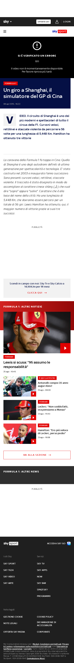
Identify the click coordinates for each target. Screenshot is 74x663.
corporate (43, 632)
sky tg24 (8, 570)
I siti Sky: (7, 556)
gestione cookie (13, 616)
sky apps (42, 570)
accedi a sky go (56, 543)
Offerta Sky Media (14, 632)
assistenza (17, 649)
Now (40, 576)
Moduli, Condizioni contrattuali (47, 644)
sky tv (40, 563)
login (67, 21)
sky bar (41, 583)
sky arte (8, 583)
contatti (28, 649)
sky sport (9, 563)
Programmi (43, 596)
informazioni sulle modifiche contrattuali (32, 646)
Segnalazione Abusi (36, 658)
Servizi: (40, 556)
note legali (10, 623)
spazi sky (42, 589)
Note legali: (9, 609)
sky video (9, 576)
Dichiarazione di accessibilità (46, 624)
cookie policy (45, 616)
